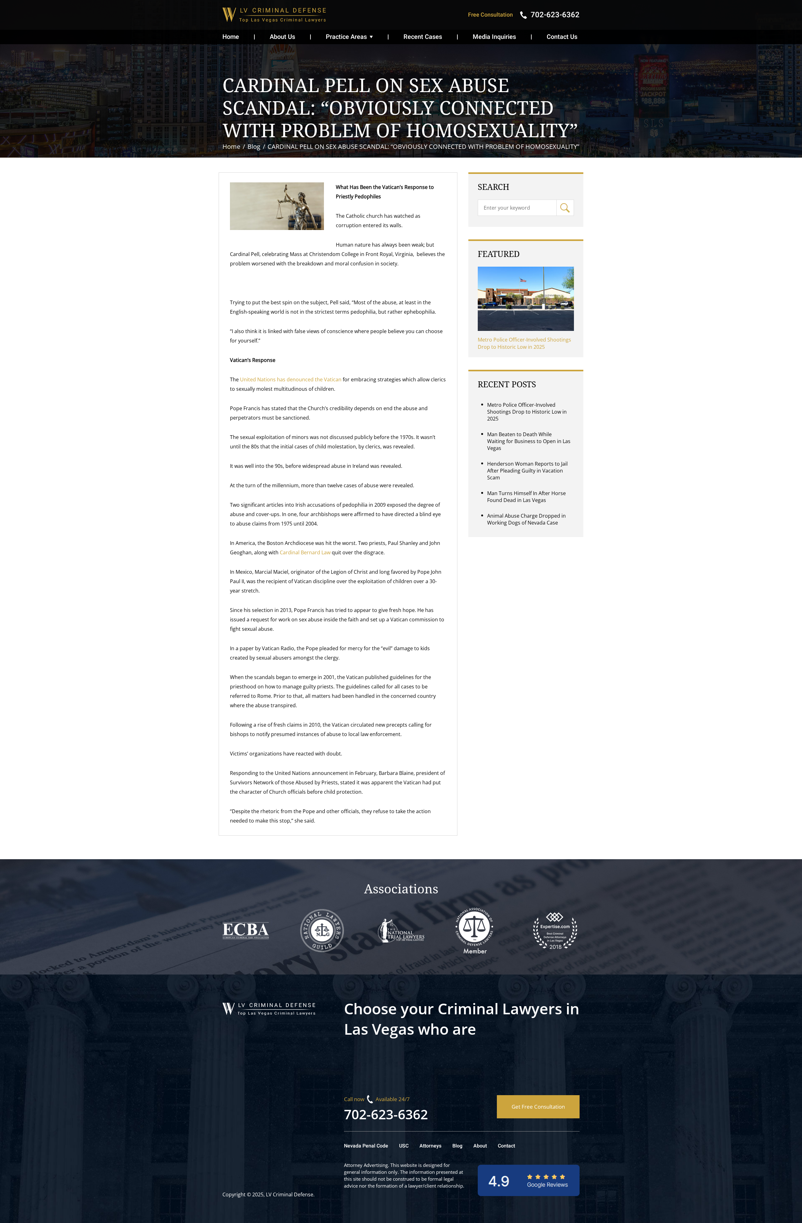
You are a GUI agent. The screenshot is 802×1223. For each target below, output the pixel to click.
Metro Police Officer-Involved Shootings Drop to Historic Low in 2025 (524, 343)
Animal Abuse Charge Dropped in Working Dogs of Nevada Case (526, 519)
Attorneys (430, 1146)
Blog (457, 1146)
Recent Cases (423, 36)
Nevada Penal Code (366, 1146)
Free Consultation (490, 15)
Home (230, 36)
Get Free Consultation (538, 1106)
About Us (282, 36)
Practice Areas (346, 36)
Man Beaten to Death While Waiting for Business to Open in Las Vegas (528, 441)
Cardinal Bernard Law (305, 552)
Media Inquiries (494, 36)
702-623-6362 (386, 1114)
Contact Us (562, 36)
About (480, 1146)
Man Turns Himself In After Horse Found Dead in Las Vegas (526, 497)
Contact (506, 1146)
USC (404, 1146)
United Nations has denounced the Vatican (291, 379)
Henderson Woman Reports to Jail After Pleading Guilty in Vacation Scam (527, 470)
